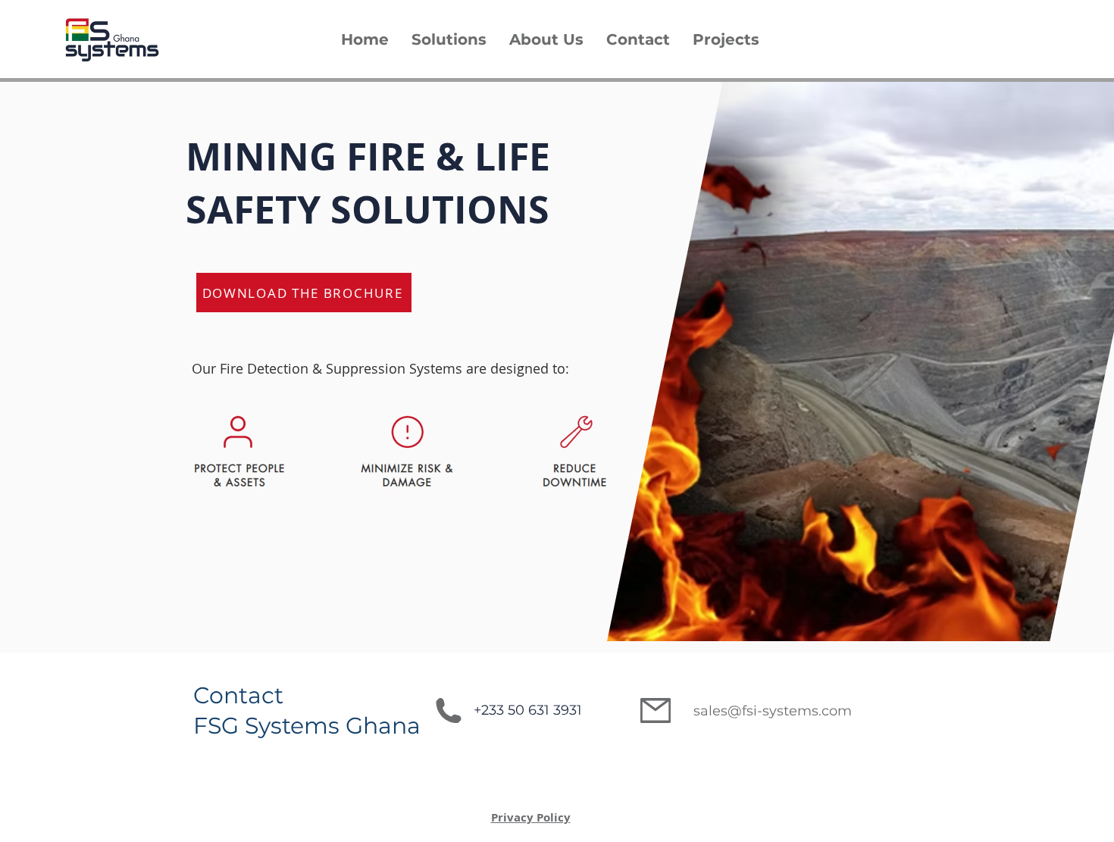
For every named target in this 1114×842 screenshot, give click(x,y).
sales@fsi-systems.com (772, 711)
